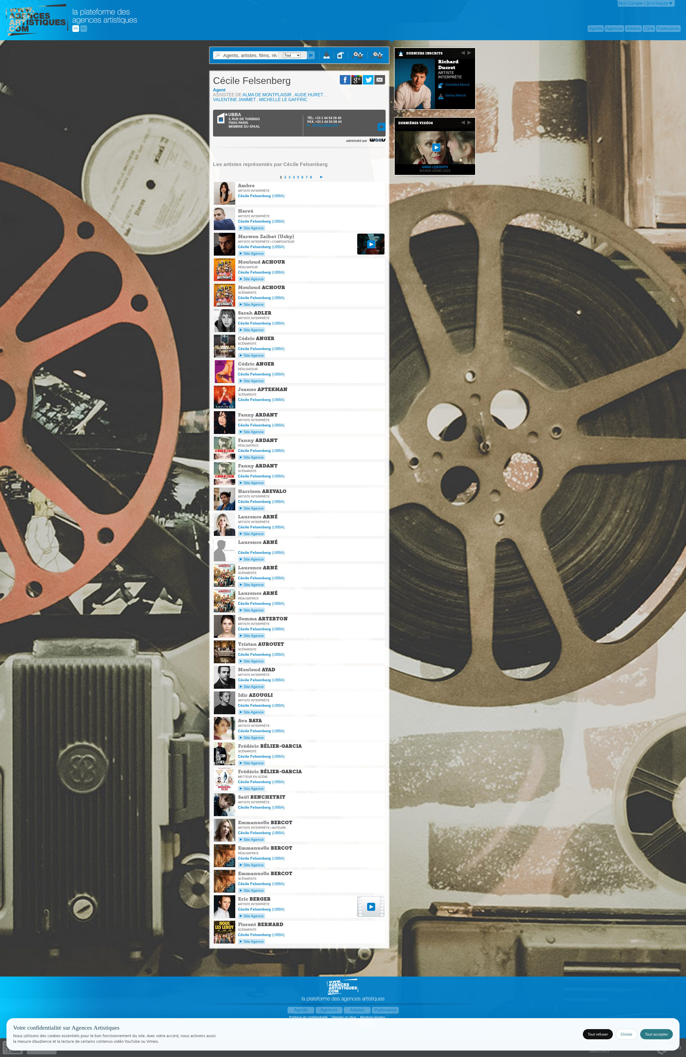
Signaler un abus (344, 1017)
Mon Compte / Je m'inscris (643, 3)
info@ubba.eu (325, 125)
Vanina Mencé (455, 95)
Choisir (626, 1034)
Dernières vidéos (415, 123)
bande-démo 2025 (435, 171)
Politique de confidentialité (309, 1017)
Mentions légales (373, 1017)
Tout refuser (598, 1034)
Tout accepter (656, 1034)
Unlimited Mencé (457, 85)
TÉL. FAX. (324, 120)
